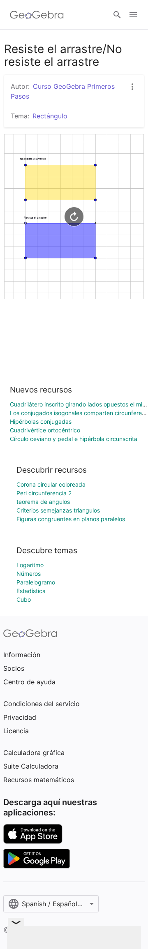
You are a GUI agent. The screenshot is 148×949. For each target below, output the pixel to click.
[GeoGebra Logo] (37, 15)
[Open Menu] (133, 15)
